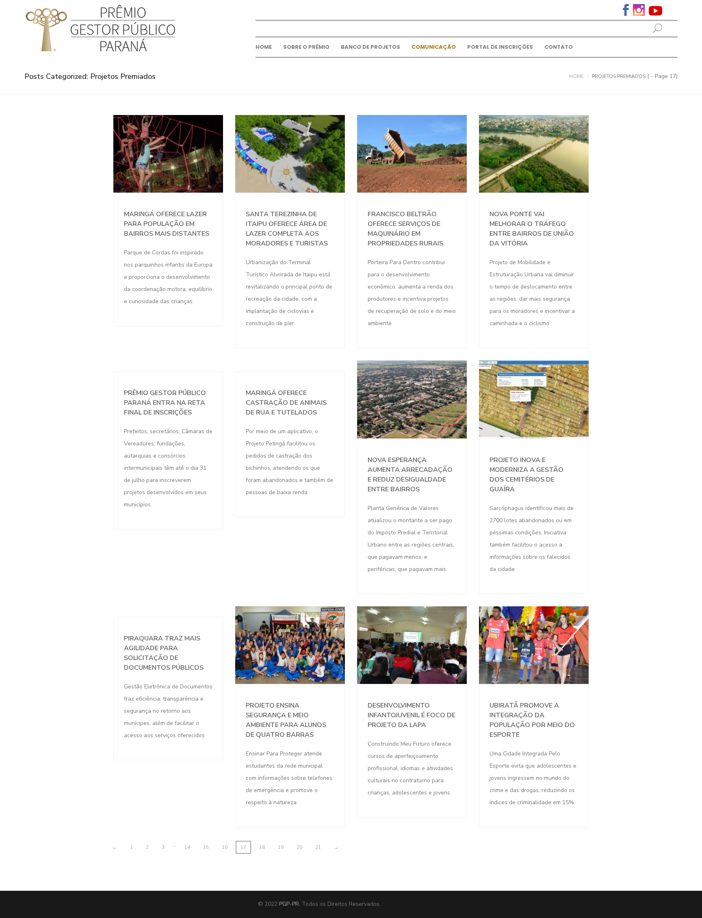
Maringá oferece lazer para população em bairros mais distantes (166, 224)
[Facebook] (626, 9)
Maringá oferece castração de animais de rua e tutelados (286, 402)
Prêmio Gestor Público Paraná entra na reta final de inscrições (165, 402)
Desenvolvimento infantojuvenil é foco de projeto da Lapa (411, 715)
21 (318, 847)
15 (206, 847)
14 (187, 847)
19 (281, 847)
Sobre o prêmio (306, 47)
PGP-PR (289, 904)
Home (264, 47)
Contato (558, 47)
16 (225, 847)
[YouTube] (655, 10)
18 (262, 847)
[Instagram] (639, 9)
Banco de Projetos (370, 47)
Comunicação (434, 47)
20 (299, 847)
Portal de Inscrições (500, 47)
